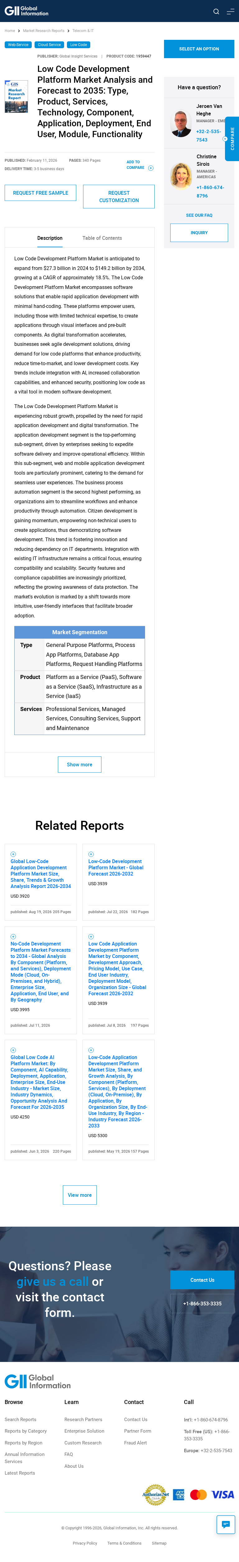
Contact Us (202, 1279)
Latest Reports (20, 1473)
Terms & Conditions (124, 1543)
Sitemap (159, 1543)
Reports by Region (23, 1443)
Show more (79, 764)
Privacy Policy (85, 1543)
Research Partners (83, 1419)
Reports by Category (26, 1431)
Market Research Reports (43, 31)
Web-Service (18, 45)
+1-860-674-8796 (211, 1420)
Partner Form (137, 1431)
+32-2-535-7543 (216, 1450)
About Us (74, 1466)
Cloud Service (49, 45)
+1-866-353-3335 (202, 1303)
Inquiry (199, 232)
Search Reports (20, 1419)
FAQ (68, 1454)
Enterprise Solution (84, 1431)
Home (10, 31)
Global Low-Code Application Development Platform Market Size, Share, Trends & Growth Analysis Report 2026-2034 (41, 874)
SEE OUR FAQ (199, 215)
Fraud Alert (135, 1443)
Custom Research (82, 1443)
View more (80, 1195)
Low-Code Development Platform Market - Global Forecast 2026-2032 (115, 867)
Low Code (78, 45)
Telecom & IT (83, 31)
